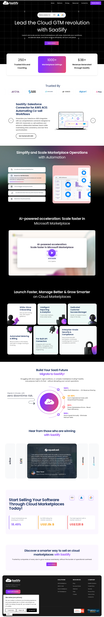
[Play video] (52, 253)
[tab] (27, 169)
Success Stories (77, 586)
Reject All (21, 610)
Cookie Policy (91, 586)
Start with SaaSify (13, 591)
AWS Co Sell (61, 586)
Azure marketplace (62, 589)
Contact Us (91, 597)
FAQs (74, 591)
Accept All (32, 610)
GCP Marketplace (62, 591)
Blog (74, 583)
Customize (11, 610)
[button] (48, 137)
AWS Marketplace (62, 583)
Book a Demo (51, 43)
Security (90, 589)
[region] (52, 253)
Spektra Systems (92, 583)
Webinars (75, 589)
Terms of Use (91, 594)
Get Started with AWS (26, 136)
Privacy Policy (91, 591)
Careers (75, 594)
